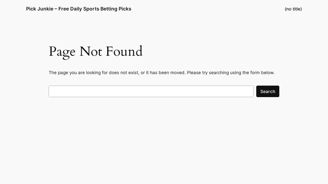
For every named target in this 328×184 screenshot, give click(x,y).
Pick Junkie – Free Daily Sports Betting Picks (78, 9)
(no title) (293, 9)
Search (267, 91)
